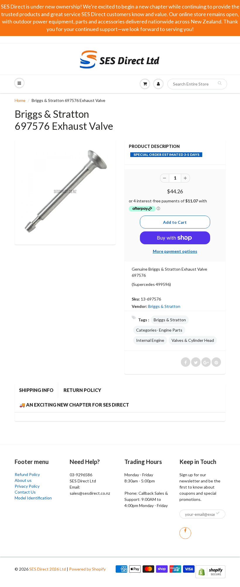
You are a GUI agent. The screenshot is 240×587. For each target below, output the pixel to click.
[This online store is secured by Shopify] (210, 571)
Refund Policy (27, 474)
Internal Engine (150, 340)
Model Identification (33, 497)
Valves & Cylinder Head (193, 340)
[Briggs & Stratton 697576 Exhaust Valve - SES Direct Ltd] (65, 191)
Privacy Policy (27, 486)
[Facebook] (185, 533)
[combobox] (197, 84)
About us (23, 480)
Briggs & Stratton (164, 306)
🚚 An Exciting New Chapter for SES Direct (74, 404)
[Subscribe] (217, 513)
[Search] (219, 83)
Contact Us (25, 491)
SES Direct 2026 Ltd (47, 568)
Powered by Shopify (87, 568)
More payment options (175, 251)
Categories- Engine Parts (159, 329)
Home (20, 100)
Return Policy (82, 390)
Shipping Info (36, 390)
